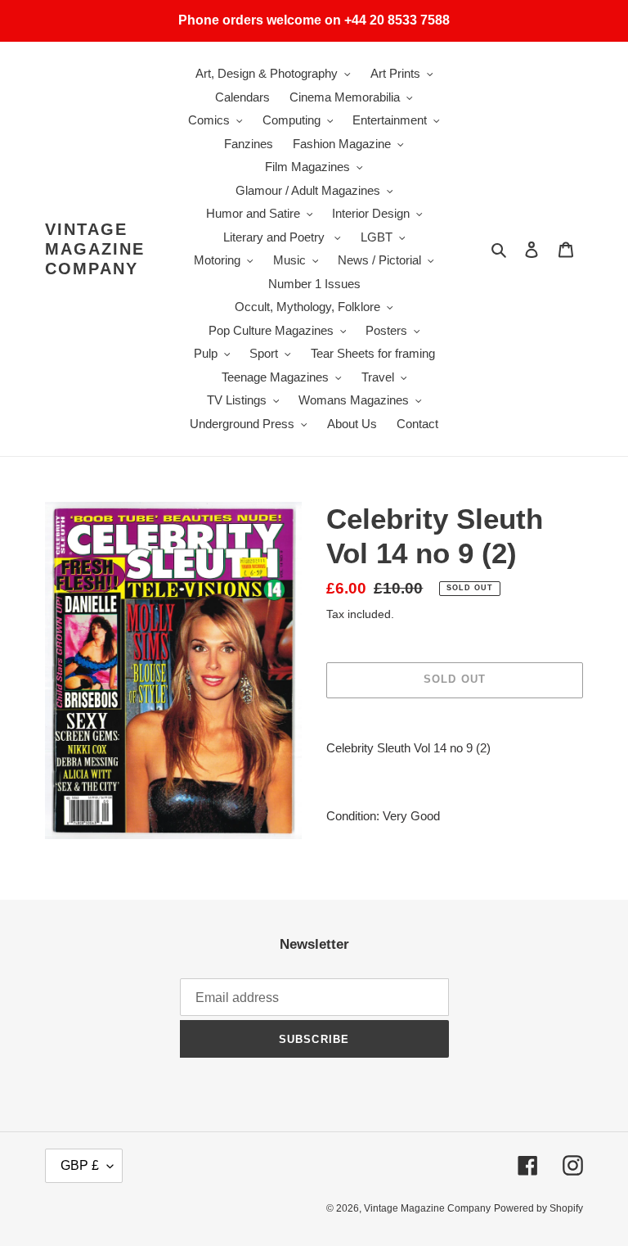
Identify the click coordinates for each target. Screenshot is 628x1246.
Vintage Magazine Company (95, 249)
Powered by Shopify (538, 1208)
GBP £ (80, 1165)
